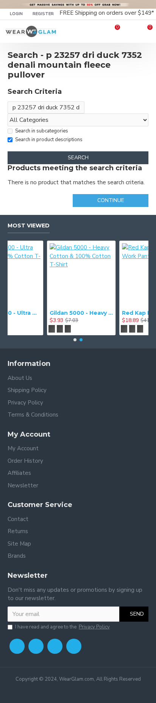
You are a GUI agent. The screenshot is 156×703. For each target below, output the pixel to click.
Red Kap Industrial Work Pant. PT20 (120, 313)
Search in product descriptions (49, 139)
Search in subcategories (41, 131)
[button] (74, 339)
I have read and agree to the (62, 627)
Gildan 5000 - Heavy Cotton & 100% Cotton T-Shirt (48, 313)
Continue (110, 200)
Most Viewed (29, 225)
